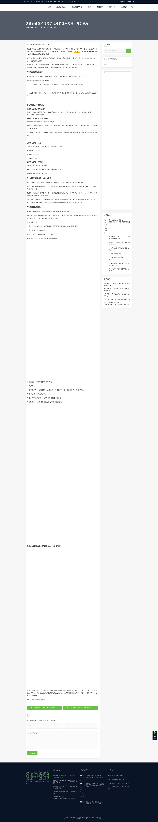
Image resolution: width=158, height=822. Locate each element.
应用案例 (100, 7)
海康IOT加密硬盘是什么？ (117, 254)
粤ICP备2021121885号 (89, 818)
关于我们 (124, 7)
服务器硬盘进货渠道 (34, 776)
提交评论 (32, 753)
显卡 (89, 7)
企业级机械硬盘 (61, 7)
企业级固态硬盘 (77, 7)
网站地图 (98, 818)
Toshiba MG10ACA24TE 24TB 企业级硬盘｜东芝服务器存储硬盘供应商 (95, 777)
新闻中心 (112, 7)
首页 (49, 7)
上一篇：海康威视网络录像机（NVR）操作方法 (42, 708)
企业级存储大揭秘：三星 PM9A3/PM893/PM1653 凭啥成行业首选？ (65, 798)
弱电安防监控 (41, 44)
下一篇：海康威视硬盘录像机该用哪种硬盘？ (77, 708)
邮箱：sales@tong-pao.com (116, 779)
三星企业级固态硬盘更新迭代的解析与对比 (117, 299)
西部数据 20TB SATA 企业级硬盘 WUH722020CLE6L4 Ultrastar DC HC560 (95, 786)
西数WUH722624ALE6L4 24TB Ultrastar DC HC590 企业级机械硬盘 (95, 804)
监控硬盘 (77, 51)
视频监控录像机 (41, 699)
